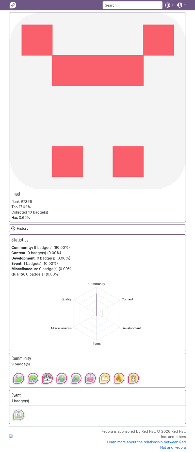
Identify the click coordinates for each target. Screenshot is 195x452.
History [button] (22, 228)
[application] (96, 314)
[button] (169, 5)
